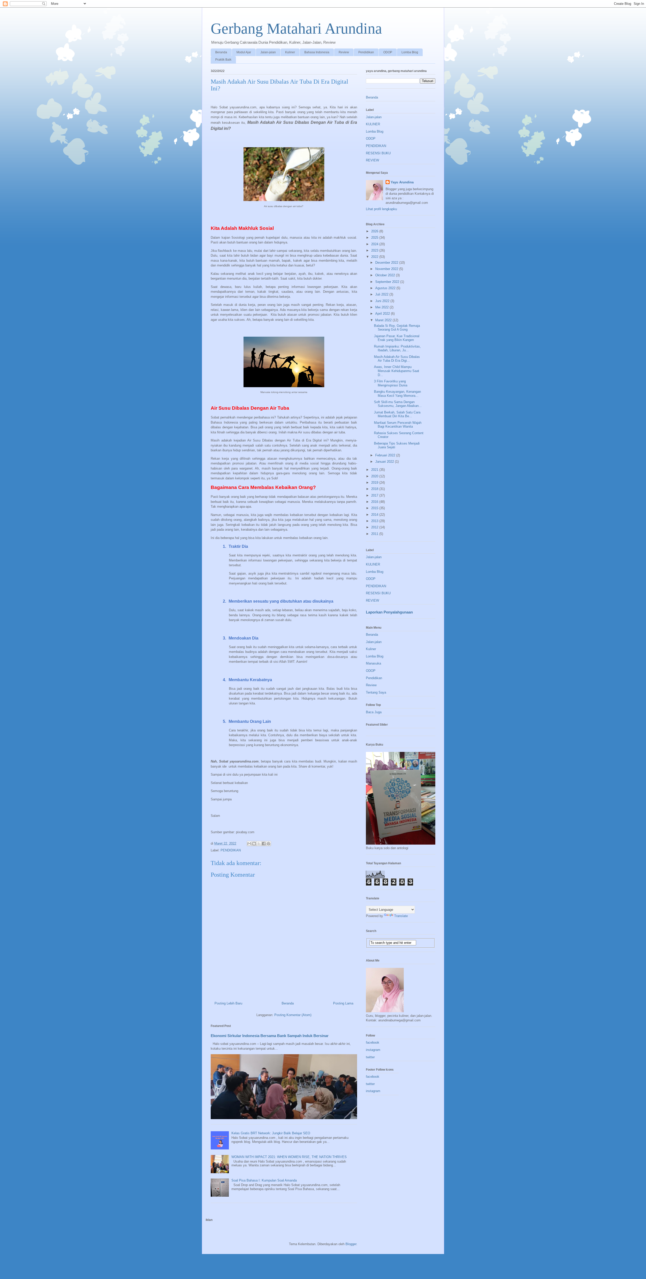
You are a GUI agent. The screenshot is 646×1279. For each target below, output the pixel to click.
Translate (401, 916)
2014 (375, 514)
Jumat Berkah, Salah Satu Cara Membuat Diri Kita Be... (397, 414)
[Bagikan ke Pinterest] (268, 843)
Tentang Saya (376, 692)
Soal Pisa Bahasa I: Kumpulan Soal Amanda (264, 1180)
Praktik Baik (223, 59)
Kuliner (290, 52)
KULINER (373, 124)
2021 (375, 470)
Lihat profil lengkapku (381, 209)
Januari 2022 (385, 461)
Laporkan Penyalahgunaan (389, 612)
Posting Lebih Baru (228, 1003)
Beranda (221, 52)
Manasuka (373, 663)
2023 (375, 250)
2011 (375, 534)
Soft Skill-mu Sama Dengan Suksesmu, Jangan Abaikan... (398, 404)
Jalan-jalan (268, 52)
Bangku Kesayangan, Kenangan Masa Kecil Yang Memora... (397, 394)
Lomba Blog (409, 52)
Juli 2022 (382, 294)
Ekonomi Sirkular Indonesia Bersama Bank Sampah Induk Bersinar (270, 1036)
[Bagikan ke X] (258, 843)
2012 (375, 527)
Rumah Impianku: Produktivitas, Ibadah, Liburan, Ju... (397, 348)
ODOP (387, 52)
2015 (375, 508)
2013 (375, 521)
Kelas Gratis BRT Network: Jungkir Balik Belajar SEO (270, 1133)
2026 (375, 231)
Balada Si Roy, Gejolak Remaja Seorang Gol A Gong (397, 328)
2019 (375, 482)
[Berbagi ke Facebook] (263, 843)
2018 (375, 489)
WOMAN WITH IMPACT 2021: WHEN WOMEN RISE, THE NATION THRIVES (289, 1157)
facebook (372, 1042)
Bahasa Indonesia (316, 52)
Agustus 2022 (385, 288)
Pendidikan (366, 52)
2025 (375, 237)
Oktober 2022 (385, 275)
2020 (375, 476)
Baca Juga (374, 712)
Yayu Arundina (402, 182)
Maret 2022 (384, 320)
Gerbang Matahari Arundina (296, 28)
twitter (370, 1057)
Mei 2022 (382, 307)
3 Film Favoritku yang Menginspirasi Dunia (390, 383)
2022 (375, 257)
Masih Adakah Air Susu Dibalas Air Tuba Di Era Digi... (397, 359)
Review (344, 52)
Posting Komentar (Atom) (292, 1015)
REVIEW (372, 160)
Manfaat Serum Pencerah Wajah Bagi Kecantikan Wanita (397, 425)
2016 (375, 502)
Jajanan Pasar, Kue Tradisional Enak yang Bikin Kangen (396, 338)
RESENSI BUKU (378, 153)
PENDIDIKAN (231, 850)
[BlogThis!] (254, 843)
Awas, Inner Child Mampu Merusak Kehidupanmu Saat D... (396, 371)
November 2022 (387, 269)
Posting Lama (343, 1003)
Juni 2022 (382, 301)
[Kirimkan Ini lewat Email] (249, 843)
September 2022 (387, 282)
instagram (373, 1050)
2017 (375, 495)
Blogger (350, 1244)
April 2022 (383, 313)
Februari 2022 (385, 455)
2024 (375, 244)
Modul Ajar (243, 52)
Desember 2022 (387, 262)
